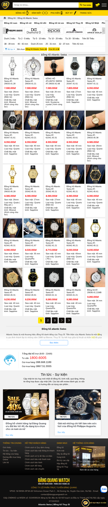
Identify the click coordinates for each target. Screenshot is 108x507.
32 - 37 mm (64, 44)
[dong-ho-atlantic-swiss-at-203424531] (33, 174)
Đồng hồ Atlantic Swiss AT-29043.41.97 (32, 243)
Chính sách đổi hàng (33, 466)
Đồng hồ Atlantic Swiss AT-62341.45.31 (11, 243)
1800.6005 (38, 358)
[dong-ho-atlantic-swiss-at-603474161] (12, 120)
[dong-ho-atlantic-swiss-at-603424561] (33, 277)
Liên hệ (6, 462)
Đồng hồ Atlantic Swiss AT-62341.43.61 (74, 135)
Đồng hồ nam (10, 23)
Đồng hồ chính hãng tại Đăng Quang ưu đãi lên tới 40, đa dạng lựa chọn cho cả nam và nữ (26, 426)
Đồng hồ (12, 18)
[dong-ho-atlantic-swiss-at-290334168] (54, 66)
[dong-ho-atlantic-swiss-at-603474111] (95, 66)
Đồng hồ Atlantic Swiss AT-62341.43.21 (32, 135)
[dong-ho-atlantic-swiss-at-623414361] (75, 120)
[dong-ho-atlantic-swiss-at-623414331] (54, 120)
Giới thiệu (7, 447)
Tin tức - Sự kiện (54, 374)
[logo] (54, 481)
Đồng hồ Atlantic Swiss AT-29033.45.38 (94, 135)
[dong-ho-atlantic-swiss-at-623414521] (75, 174)
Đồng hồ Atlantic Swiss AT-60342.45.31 (11, 292)
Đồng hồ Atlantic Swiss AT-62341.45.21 (74, 189)
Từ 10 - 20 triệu (55, 38)
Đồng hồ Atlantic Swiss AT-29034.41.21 (32, 81)
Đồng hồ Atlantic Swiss (28, 18)
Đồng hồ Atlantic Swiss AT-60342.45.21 (74, 243)
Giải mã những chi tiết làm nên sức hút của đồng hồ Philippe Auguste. (77, 424)
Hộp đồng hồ (62, 464)
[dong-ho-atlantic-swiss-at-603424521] (75, 228)
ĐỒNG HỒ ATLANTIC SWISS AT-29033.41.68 (54, 81)
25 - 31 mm (51, 44)
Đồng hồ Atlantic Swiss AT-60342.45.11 (94, 243)
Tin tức (11, 417)
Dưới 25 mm (37, 44)
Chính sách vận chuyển (34, 469)
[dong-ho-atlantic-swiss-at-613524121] (54, 228)
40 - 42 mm (23, 44)
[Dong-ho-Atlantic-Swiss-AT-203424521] (54, 174)
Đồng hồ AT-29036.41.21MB (94, 291)
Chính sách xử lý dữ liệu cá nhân (38, 456)
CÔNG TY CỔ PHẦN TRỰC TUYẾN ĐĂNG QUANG (54, 487)
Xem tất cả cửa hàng (89, 470)
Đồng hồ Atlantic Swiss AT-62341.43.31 (53, 135)
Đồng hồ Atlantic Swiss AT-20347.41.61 (74, 81)
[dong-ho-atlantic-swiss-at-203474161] (75, 66)
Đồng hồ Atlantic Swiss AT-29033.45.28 (11, 189)
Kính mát (60, 451)
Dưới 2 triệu (9, 38)
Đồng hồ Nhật (92, 23)
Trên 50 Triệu (88, 38)
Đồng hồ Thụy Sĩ (75, 23)
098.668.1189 (43, 362)
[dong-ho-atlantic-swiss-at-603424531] (12, 277)
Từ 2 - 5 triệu (24, 38)
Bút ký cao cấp (63, 460)
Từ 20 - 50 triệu (72, 38)
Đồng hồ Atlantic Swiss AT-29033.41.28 (11, 81)
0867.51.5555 (43, 366)
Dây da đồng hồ (63, 454)
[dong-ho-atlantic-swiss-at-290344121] (33, 66)
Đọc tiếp (10, 435)
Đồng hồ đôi (40, 23)
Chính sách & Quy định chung (37, 447)
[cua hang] (89, 456)
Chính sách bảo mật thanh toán (37, 459)
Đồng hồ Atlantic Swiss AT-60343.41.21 (74, 292)
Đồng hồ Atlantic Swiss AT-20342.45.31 (32, 189)
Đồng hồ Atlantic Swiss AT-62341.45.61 (94, 189)
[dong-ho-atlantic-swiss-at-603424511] (95, 228)
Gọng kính (61, 457)
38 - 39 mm (9, 44)
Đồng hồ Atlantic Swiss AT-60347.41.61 (11, 135)
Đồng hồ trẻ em (56, 23)
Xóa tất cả (53, 49)
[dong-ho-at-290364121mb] (95, 277)
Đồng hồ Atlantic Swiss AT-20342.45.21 (53, 189)
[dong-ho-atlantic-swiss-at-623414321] (33, 120)
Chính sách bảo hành (33, 462)
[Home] (4, 18)
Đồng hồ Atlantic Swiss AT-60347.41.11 (94, 81)
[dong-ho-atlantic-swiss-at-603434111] (54, 277)
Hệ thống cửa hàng (10, 454)
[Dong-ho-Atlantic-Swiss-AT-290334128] (12, 66)
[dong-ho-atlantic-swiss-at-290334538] (95, 120)
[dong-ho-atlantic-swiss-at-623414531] (12, 228)
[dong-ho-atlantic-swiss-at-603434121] (75, 277)
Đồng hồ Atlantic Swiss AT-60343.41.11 (53, 292)
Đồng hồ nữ (26, 23)
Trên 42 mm (77, 44)
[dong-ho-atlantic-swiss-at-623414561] (95, 174)
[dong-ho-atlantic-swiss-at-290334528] (12, 174)
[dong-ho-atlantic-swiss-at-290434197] (33, 228)
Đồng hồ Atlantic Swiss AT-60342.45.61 (32, 292)
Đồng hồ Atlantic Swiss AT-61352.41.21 (53, 243)
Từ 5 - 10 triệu (39, 38)
